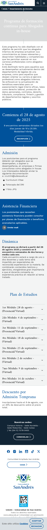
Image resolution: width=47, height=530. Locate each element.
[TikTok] (32, 451)
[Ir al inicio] (12, 3)
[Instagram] (14, 451)
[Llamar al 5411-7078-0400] (23, 501)
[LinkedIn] (20, 451)
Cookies (24, 523)
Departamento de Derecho (21, 9)
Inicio (5, 9)
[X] (38, 451)
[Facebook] (8, 451)
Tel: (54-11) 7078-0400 (18, 430)
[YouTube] (26, 451)
